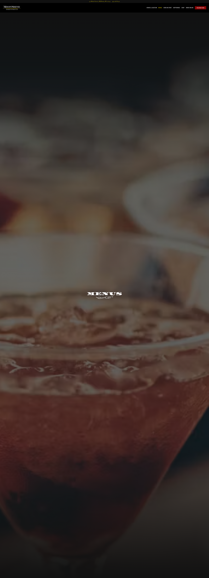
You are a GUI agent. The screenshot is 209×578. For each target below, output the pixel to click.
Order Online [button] (189, 7)
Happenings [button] (176, 7)
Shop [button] (182, 7)
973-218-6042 (116, 1)
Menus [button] (160, 7)
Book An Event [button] (168, 7)
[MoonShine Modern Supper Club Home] (12, 7)
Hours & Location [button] (152, 7)
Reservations (200, 8)
